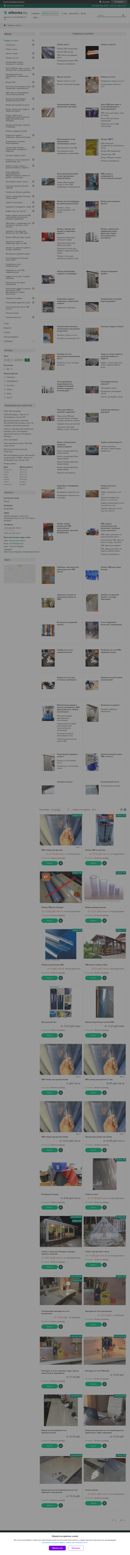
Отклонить (76, 1548)
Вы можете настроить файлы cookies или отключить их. (64, 1542)
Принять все (57, 1548)
